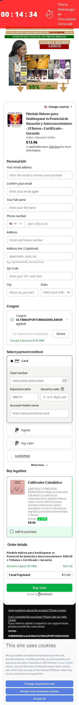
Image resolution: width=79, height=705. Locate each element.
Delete (61, 334)
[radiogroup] (39, 408)
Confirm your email (19, 183)
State (44, 284)
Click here (54, 147)
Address (12, 232)
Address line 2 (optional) (22, 248)
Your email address (19, 167)
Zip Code (12, 268)
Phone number (16, 216)
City (9, 284)
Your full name (16, 200)
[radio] (11, 361)
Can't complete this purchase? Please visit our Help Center (37, 618)
